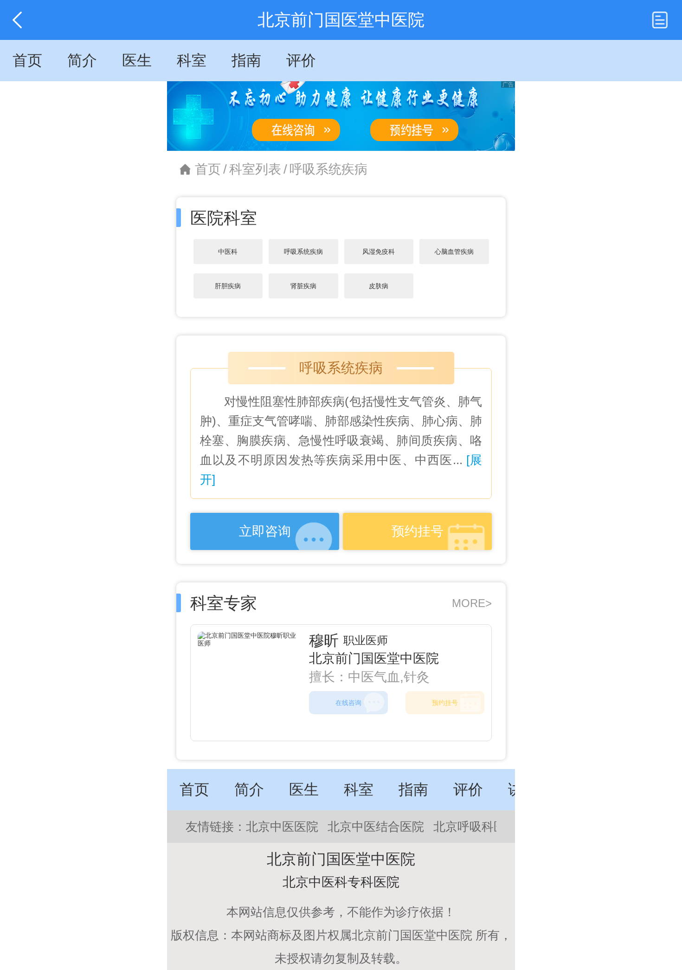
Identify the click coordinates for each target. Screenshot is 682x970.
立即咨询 (265, 531)
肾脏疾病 (303, 286)
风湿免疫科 (378, 251)
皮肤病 (378, 286)
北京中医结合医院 (376, 827)
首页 (208, 169)
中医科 (228, 251)
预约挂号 (418, 531)
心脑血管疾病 (454, 251)
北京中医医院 (282, 827)
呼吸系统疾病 (328, 169)
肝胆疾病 (228, 286)
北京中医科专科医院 (341, 882)
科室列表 (255, 169)
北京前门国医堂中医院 (374, 658)
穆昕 (324, 640)
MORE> (472, 603)
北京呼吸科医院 (475, 827)
